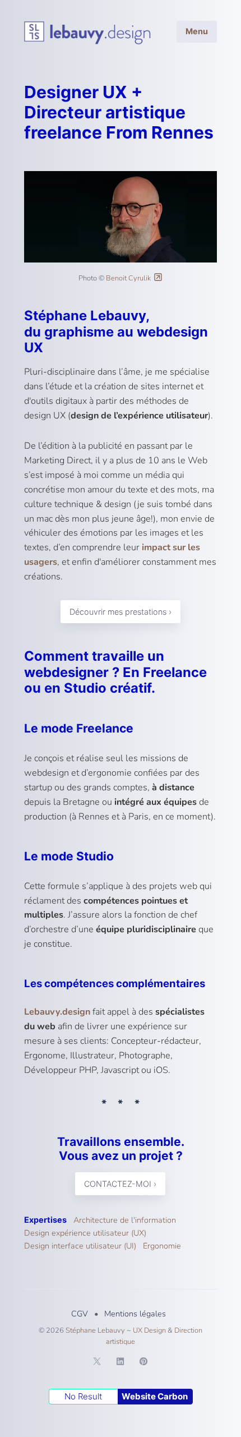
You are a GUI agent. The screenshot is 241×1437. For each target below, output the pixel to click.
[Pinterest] (143, 1363)
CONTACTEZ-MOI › (121, 1184)
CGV (79, 1313)
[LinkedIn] (120, 1363)
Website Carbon (155, 1396)
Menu (197, 31)
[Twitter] (97, 1363)
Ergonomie (162, 1245)
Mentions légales (135, 1313)
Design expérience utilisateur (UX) (85, 1232)
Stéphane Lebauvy (95, 1330)
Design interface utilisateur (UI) (80, 1245)
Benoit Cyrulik (128, 278)
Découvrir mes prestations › (120, 611)
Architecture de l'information (124, 1220)
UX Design (149, 1330)
